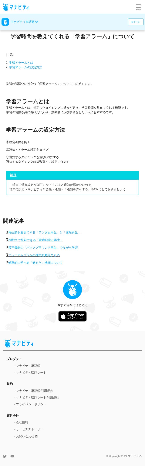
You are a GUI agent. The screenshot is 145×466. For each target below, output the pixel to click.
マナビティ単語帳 (23, 21)
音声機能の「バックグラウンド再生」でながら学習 (43, 247)
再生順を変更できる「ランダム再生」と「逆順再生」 (44, 232)
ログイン (135, 22)
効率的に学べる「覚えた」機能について (35, 262)
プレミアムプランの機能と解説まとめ (34, 255)
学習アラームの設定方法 (25, 67)
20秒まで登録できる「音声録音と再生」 (35, 240)
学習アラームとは (21, 62)
